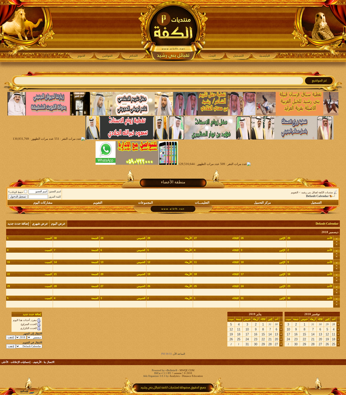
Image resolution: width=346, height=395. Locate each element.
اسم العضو (55, 191)
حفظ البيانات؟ (15, 192)
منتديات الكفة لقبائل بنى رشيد (317, 192)
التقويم (294, 192)
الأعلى (4, 362)
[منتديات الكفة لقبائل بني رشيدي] (173, 31)
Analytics (174, 375)
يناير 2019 (255, 314)
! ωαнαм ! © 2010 (182, 373)
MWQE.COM (187, 370)
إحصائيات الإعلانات (20, 362)
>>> (336, 241)
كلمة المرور (55, 196)
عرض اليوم (58, 223)
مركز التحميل (262, 202)
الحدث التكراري (28, 328)
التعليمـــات (202, 202)
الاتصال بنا (49, 362)
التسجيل (316, 202)
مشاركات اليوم (42, 202)
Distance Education (192, 375)
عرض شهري (40, 223)
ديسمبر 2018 (330, 232)
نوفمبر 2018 (312, 314)
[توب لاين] (27, 392)
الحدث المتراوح (29, 324)
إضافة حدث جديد (18, 223)
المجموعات (145, 202)
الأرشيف (37, 362)
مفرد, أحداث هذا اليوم (25, 320)
